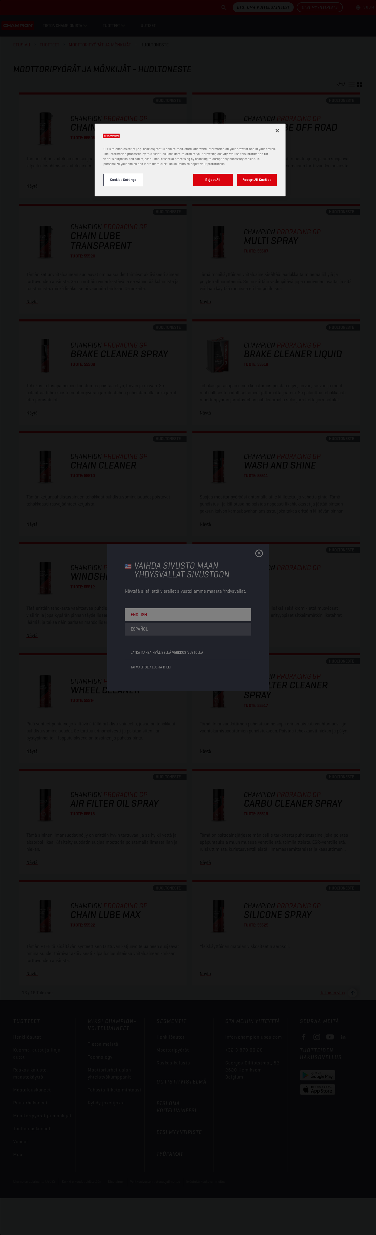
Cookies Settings (123, 180)
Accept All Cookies (257, 180)
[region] (190, 160)
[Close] (277, 130)
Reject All (213, 180)
